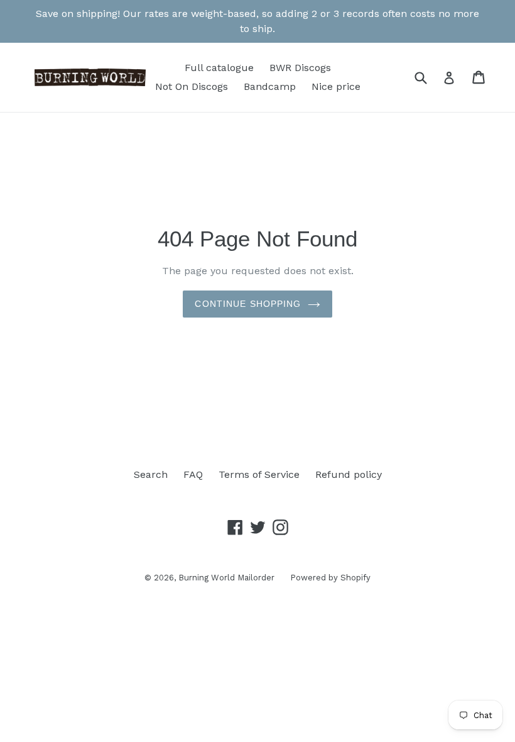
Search (151, 474)
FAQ (193, 474)
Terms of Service (259, 474)
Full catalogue (219, 68)
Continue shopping (248, 304)
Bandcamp (270, 86)
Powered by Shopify (330, 577)
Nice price (336, 86)
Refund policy (348, 474)
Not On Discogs (191, 86)
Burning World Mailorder (226, 577)
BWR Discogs (300, 68)
